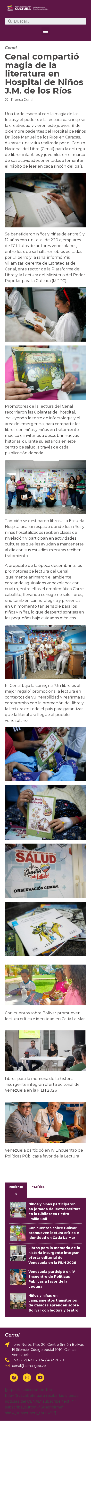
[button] (45, 31)
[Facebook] (14, 1377)
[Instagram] (27, 1377)
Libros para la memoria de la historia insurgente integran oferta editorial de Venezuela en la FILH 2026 (42, 1084)
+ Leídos (38, 1187)
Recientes (16, 1190)
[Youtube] (40, 1377)
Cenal (11, 47)
